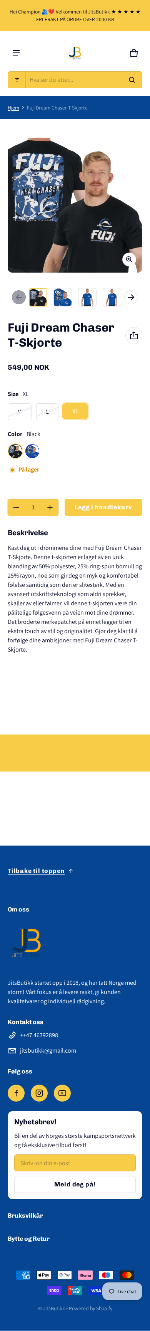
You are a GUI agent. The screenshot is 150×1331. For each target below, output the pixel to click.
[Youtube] (62, 1093)
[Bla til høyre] (131, 297)
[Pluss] (50, 507)
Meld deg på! (75, 1184)
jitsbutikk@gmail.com (48, 1050)
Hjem (13, 107)
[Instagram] (39, 1093)
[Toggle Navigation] (16, 52)
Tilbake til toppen (36, 870)
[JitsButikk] (75, 53)
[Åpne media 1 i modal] (75, 205)
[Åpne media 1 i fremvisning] (38, 297)
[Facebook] (16, 1093)
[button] (75, 79)
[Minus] (16, 507)
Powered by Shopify (90, 1308)
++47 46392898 (39, 1035)
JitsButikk (54, 1308)
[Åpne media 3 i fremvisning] (87, 297)
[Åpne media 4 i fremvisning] (112, 297)
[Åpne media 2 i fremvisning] (62, 297)
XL (75, 411)
